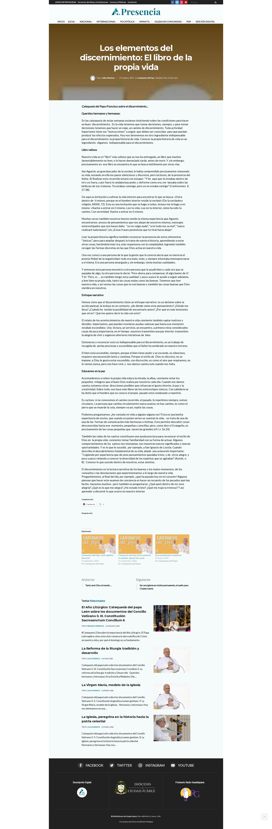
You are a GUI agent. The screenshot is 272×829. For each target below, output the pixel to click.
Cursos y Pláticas (118, 2)
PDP (188, 21)
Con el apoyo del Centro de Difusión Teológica (136, 822)
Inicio (61, 21)
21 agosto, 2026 (113, 626)
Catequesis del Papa (146, 78)
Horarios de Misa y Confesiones (93, 2)
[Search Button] (215, 2)
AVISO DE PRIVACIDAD (65, 2)
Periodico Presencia (95, 626)
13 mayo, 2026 (108, 727)
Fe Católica (127, 21)
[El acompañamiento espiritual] (172, 544)
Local (71, 21)
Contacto (132, 2)
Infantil (144, 21)
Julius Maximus (108, 78)
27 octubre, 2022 (126, 78)
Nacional (86, 21)
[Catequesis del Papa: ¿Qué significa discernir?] (99, 544)
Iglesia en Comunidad (168, 21)
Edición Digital (205, 21)
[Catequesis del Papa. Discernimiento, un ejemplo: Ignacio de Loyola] (135, 544)
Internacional (106, 21)
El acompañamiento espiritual (168, 555)
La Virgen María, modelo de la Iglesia (111, 685)
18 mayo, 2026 (108, 690)
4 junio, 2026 (108, 658)
